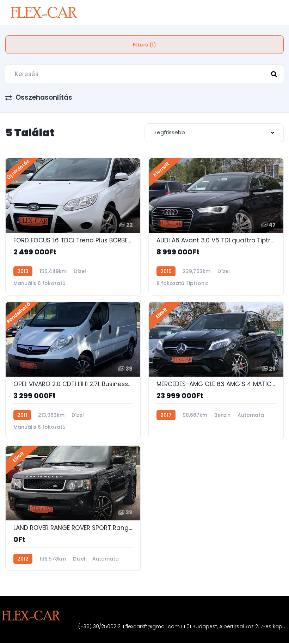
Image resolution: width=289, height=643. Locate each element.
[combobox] (214, 132)
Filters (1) (144, 44)
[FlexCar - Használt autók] (44, 12)
